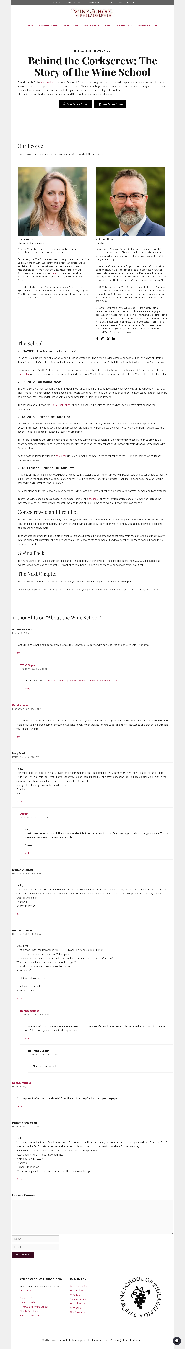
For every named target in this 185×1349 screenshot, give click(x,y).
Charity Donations (29, 1311)
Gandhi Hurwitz (21, 705)
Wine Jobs (75, 1307)
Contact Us (25, 1290)
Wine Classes (71, 25)
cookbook (61, 456)
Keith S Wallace (29, 1011)
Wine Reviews (77, 1290)
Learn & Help (122, 25)
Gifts (107, 25)
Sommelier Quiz (78, 1299)
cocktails (94, 498)
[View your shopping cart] (156, 25)
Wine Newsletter (78, 1286)
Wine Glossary (77, 1303)
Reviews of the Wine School (34, 1306)
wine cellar (24, 374)
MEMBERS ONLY (95, 2)
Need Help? (26, 1298)
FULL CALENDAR (54, 2)
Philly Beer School (61, 404)
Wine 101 (75, 1294)
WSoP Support (29, 665)
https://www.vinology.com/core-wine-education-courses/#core (81, 680)
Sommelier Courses (48, 25)
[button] (177, 1341)
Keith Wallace (48, 82)
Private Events (91, 25)
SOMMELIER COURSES (75, 2)
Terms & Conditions (29, 1315)
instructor (57, 273)
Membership (143, 25)
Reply (19, 652)
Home (30, 25)
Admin (24, 813)
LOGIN (109, 2)
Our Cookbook (77, 1312)
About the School (29, 1302)
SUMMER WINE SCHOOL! (127, 2)
